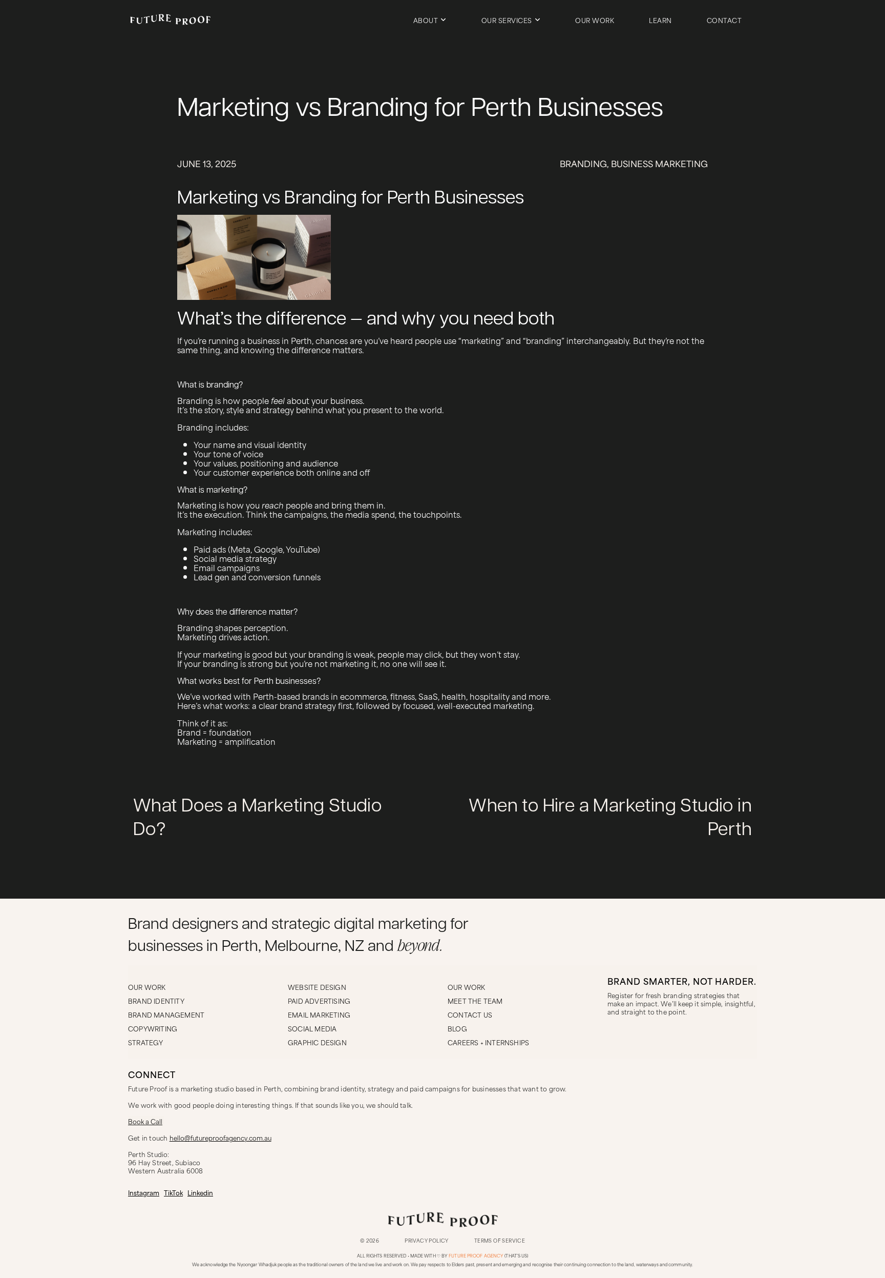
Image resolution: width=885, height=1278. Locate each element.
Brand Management (166, 1014)
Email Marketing (319, 1014)
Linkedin (200, 1192)
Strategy (145, 1042)
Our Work (594, 20)
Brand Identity (156, 1001)
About (425, 20)
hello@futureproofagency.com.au (220, 1137)
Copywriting (152, 1028)
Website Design (317, 987)
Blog (457, 1028)
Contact (724, 20)
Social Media (312, 1028)
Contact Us (470, 1014)
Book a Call (145, 1121)
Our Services (506, 20)
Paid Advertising (319, 1001)
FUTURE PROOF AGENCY (476, 1255)
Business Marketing (659, 163)
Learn (660, 20)
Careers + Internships (488, 1042)
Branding (583, 163)
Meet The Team (475, 1001)
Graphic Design (317, 1042)
